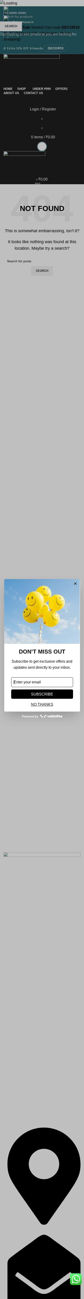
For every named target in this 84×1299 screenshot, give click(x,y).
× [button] (75, 583)
